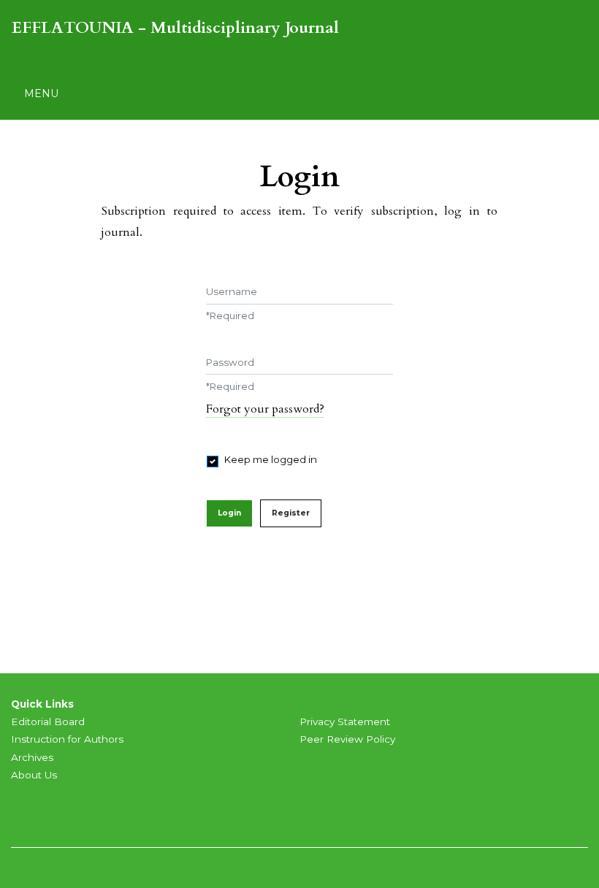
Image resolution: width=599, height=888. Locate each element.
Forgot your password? (265, 409)
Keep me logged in (270, 459)
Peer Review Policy (347, 739)
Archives (32, 757)
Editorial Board (48, 721)
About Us (34, 775)
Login (229, 513)
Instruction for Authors (67, 739)
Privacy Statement (345, 721)
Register (291, 513)
